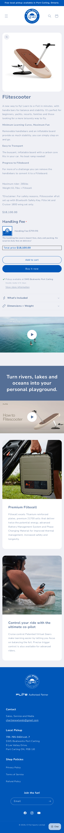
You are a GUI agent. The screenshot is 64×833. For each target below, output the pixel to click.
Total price (10, 247)
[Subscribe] (49, 801)
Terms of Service (15, 774)
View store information (18, 287)
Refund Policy (13, 781)
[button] (6, 16)
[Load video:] (32, 335)
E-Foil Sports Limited (36, 825)
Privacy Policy (13, 767)
